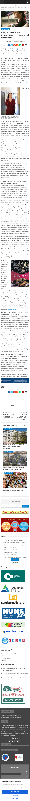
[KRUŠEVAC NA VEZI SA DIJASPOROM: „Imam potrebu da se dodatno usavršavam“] (15, 436)
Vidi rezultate (15, 562)
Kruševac (16, 387)
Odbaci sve (15, 798)
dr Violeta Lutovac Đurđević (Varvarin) (15, 557)
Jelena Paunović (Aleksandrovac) (14, 545)
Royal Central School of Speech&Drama (9, 389)
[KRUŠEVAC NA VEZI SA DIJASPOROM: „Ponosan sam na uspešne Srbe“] (15, 458)
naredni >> (4, 660)
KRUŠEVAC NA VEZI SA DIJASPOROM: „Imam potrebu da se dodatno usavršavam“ (13, 446)
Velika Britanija (21, 389)
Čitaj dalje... (15, 738)
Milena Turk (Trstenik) (11, 552)
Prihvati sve (15, 792)
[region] (15, 790)
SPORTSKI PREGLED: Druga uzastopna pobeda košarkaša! (22, 417)
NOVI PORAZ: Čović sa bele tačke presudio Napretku (8, 416)
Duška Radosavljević (14, 49)
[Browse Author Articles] (15, 401)
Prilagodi (15, 795)
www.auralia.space (12, 309)
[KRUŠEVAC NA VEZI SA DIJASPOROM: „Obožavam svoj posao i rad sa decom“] (15, 480)
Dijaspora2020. (5, 29)
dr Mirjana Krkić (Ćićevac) (12, 554)
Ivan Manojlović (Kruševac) (12, 550)
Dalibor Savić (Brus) (10, 547)
